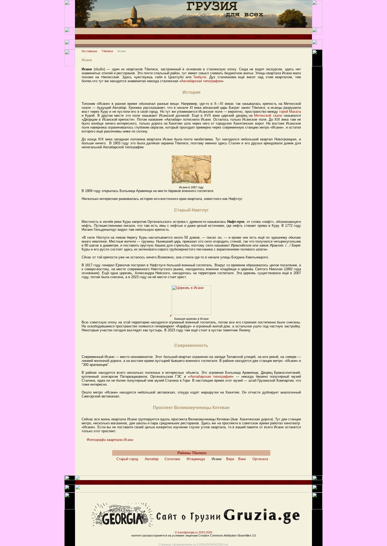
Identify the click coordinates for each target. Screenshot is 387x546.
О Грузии (169, 36)
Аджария (299, 481)
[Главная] (77, 38)
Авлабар (151, 459)
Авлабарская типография (201, 81)
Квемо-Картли (155, 481)
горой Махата (290, 112)
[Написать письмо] (93, 38)
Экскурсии (245, 36)
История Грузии (215, 36)
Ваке (242, 459)
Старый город (127, 459)
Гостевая (295, 36)
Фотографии (143, 36)
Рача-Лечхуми (278, 481)
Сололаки (172, 459)
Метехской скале (268, 115)
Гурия (227, 481)
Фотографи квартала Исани (110, 440)
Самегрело (177, 481)
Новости (118, 36)
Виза (190, 36)
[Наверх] (79, 483)
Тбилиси (107, 51)
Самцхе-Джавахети (250, 481)
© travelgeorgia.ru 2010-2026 (193, 532)
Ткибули (199, 77)
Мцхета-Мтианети (105, 481)
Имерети (212, 481)
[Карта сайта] (85, 38)
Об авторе (271, 36)
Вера (230, 459)
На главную (89, 51)
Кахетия (195, 481)
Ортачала (260, 459)
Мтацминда (196, 459)
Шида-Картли (131, 481)
